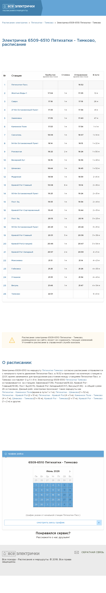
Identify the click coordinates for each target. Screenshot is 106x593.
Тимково (58, 370)
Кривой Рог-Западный (22, 252)
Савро (14, 101)
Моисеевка (16, 260)
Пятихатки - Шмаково (67, 392)
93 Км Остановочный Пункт (24, 193)
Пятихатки (47, 370)
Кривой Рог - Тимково (56, 398)
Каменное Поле (19, 126)
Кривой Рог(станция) (21, 244)
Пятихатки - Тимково (42, 23)
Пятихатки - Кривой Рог (15, 395)
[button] (53, 454)
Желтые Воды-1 (19, 93)
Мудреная (16, 177)
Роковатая (16, 152)
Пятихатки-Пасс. (19, 85)
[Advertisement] (53, 424)
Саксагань (16, 135)
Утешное (15, 277)
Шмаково (16, 168)
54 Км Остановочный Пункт (24, 143)
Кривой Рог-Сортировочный (25, 210)
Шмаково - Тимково (22, 398)
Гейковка (16, 269)
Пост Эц (15, 202)
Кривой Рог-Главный (21, 185)
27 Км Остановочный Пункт (24, 110)
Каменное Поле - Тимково (89, 395)
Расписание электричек (15, 23)
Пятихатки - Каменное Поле (17, 392)
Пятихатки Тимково (76, 380)
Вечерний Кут (18, 160)
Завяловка (16, 118)
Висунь (14, 285)
